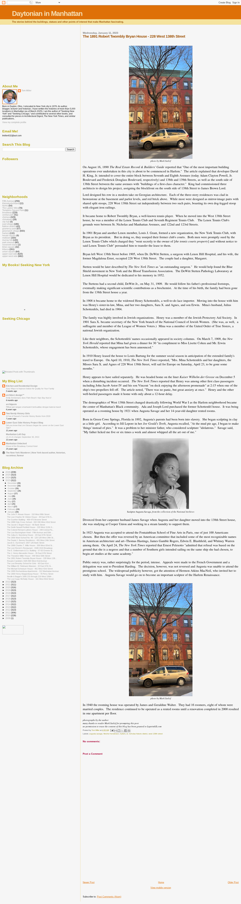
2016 (8, 598)
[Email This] (115, 730)
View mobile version (160, 887)
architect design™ (15, 395)
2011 (8, 612)
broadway (7, 212)
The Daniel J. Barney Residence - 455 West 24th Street (31, 540)
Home (161, 882)
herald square (9, 235)
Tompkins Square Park (13, 210)
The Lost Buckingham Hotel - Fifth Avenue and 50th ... (30, 532)
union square (8, 251)
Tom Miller (26, 90)
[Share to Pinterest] (129, 730)
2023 (8, 480)
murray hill (7, 240)
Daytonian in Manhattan (47, 13)
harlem (122, 734)
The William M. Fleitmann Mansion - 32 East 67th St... (29, 566)
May (10, 501)
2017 (8, 596)
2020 (8, 587)
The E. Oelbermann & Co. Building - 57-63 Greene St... (30, 550)
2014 (8, 604)
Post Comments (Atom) (109, 896)
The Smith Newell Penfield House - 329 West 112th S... (30, 527)
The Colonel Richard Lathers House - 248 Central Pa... (30, 530)
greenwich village (10, 231)
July (10, 496)
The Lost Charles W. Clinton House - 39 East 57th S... (30, 517)
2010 (8, 615)
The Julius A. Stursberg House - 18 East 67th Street (29, 535)
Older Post (233, 882)
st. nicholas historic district (136, 734)
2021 (8, 584)
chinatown (7, 219)
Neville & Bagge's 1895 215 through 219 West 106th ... (30, 576)
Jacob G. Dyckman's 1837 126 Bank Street (25, 543)
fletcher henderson (111, 734)
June (10, 499)
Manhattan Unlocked (16, 443)
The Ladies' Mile (10, 208)
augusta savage (96, 734)
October (11, 488)
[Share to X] (122, 730)
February (12, 509)
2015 (8, 601)
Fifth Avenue (8, 201)
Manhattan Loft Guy (16, 434)
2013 (8, 607)
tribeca (5, 249)
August (11, 493)
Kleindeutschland (10, 203)
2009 (8, 618)
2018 (8, 593)
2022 (8, 582)
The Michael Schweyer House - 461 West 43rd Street (30, 569)
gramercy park (9, 228)
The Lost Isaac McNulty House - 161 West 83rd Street (30, 579)
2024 (8, 477)
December (12, 483)
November (12, 486)
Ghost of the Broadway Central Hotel (21, 446)
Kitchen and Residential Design (21, 386)
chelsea (6, 217)
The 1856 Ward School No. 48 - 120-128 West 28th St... (31, 538)
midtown (6, 238)
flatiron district (9, 226)
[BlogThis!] (119, 730)
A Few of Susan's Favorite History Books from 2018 (28, 416)
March (11, 506)
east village (7, 224)
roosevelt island (9, 244)
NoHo (5, 205)
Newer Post (89, 882)
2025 (8, 475)
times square (8, 247)
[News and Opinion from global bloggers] (12, 633)
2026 (8, 472)
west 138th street (156, 734)
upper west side (9, 256)
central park (8, 215)
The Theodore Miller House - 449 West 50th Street (28, 556)
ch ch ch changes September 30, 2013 (22, 437)
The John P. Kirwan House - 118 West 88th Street (28, 514)
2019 (8, 590)
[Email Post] (111, 730)
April (10, 504)
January (11, 512)
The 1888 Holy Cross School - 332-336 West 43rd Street (31, 522)
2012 (8, 610)
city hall (6, 222)
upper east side (9, 254)
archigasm (11, 404)
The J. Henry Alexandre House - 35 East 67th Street (29, 553)
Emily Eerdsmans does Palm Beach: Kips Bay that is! (28, 398)
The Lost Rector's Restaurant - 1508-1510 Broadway (30, 548)
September (12, 491)
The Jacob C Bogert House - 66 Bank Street (26, 525)
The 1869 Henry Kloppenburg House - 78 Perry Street (30, 574)
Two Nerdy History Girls (18, 413)
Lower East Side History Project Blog (24, 422)
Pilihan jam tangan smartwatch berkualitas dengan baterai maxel (33, 407)
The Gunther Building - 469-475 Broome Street (27, 520)
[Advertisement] (109, 856)
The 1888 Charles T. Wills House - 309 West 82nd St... (30, 545)
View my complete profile (14, 122)
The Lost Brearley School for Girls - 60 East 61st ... (29, 563)
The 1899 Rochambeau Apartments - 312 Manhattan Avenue (33, 571)
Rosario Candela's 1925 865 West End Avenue (27, 561)
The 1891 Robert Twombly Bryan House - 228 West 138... (32, 558)
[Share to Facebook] (125, 730)
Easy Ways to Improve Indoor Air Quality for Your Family (30, 389)
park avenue (8, 242)
